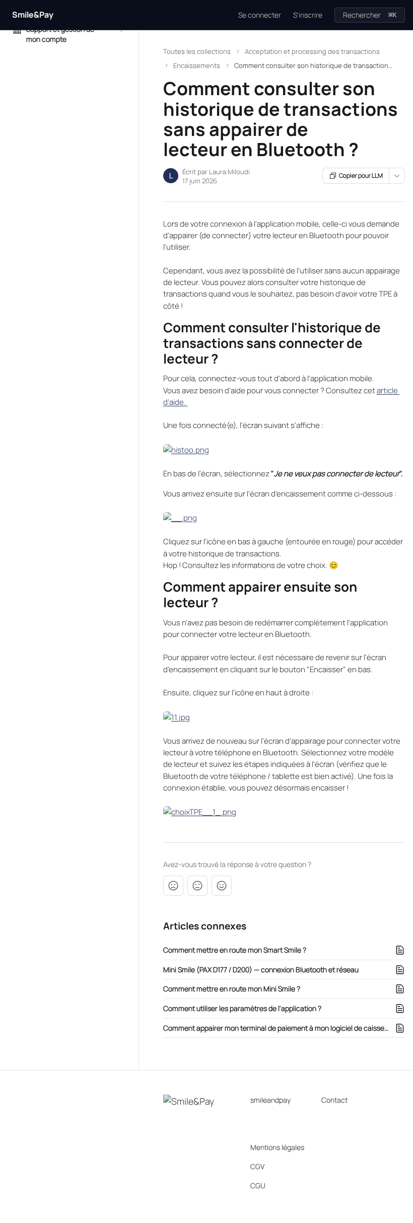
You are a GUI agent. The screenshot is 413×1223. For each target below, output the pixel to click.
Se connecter (259, 15)
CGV (257, 1166)
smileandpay (270, 1100)
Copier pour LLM (361, 175)
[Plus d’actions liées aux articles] (397, 176)
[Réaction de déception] (173, 886)
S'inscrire (307, 15)
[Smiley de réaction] (222, 886)
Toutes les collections (197, 51)
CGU (257, 1185)
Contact (334, 1100)
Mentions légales (277, 1147)
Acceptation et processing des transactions (312, 51)
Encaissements (196, 65)
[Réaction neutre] (197, 886)
